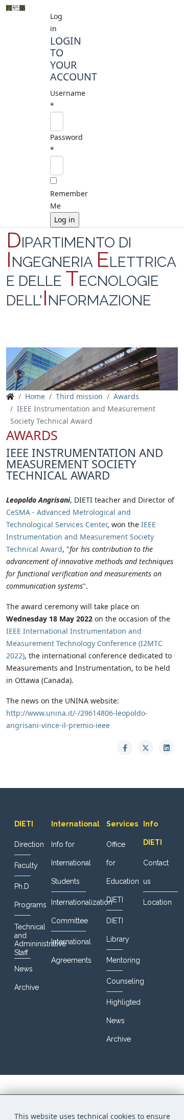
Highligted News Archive (114, 1020)
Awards (126, 396)
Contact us (156, 872)
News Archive (22, 978)
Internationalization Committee (68, 911)
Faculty (22, 865)
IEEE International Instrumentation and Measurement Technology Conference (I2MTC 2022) (84, 643)
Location (157, 902)
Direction (22, 844)
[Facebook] (72, 335)
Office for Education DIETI (114, 872)
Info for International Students (68, 862)
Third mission (79, 396)
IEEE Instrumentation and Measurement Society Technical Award (81, 537)
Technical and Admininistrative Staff (22, 940)
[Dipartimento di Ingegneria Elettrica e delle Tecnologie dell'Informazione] (15, 8)
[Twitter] (92, 335)
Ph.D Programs (22, 895)
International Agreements (68, 951)
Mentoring (114, 960)
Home (35, 396)
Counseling (114, 981)
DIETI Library (114, 930)
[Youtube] (111, 335)
